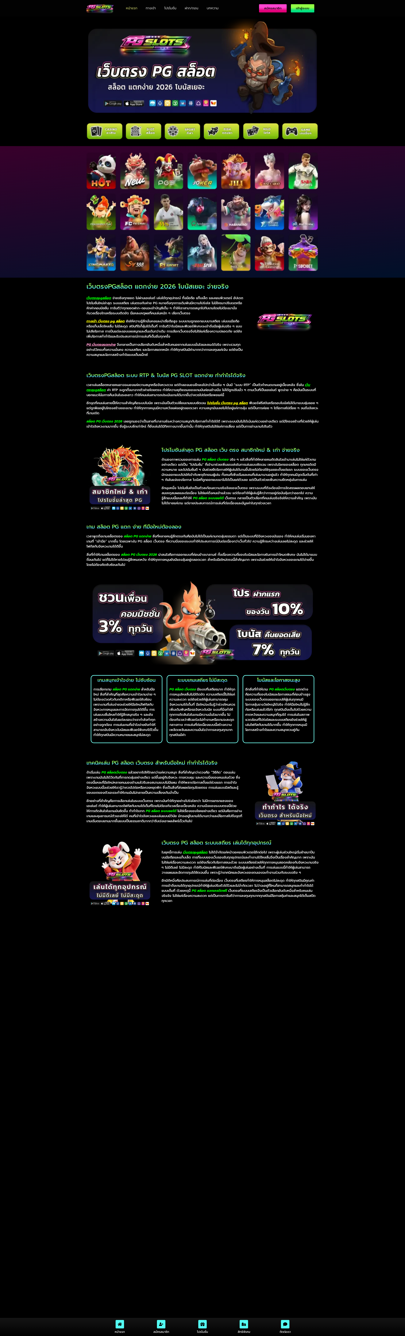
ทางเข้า (151, 8)
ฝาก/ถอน (191, 8)
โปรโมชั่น (170, 8)
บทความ (213, 8)
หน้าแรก (131, 8)
